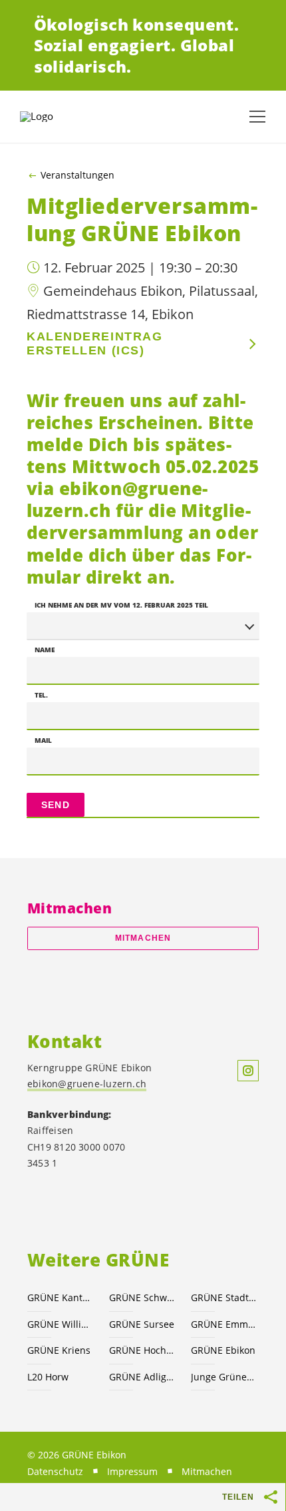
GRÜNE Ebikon (223, 1350)
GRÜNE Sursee (141, 1324)
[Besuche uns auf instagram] (248, 1070)
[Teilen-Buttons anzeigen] (271, 1497)
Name (45, 649)
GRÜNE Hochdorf (142, 1350)
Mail (43, 740)
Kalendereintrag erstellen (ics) (94, 343)
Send (55, 804)
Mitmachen (143, 938)
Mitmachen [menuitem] (207, 1471)
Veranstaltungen (77, 175)
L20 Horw (48, 1376)
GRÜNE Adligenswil (142, 1376)
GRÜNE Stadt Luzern (224, 1297)
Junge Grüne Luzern (224, 1376)
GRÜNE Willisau (60, 1324)
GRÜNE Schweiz (142, 1297)
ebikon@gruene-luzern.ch (86, 1083)
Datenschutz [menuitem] (55, 1471)
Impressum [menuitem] (132, 1471)
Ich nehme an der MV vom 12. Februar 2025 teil (121, 605)
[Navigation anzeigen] (257, 117)
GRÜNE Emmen (224, 1324)
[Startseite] (53, 116)
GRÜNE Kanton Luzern (60, 1297)
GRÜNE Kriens (58, 1350)
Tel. (41, 695)
